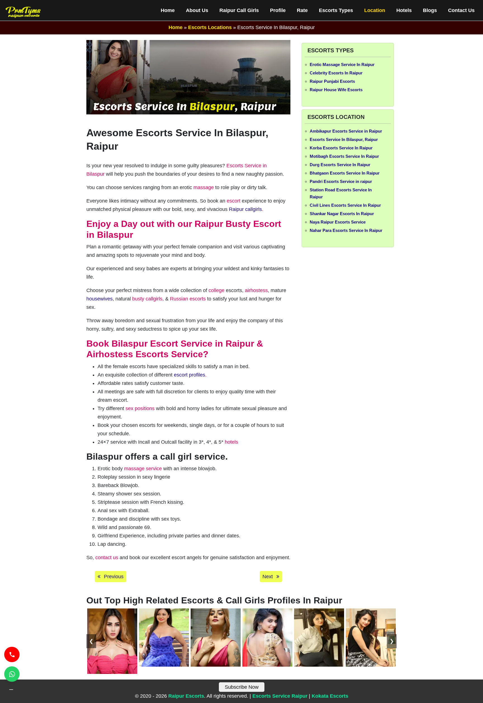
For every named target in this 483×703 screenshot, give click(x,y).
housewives (99, 299)
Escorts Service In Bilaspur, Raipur (344, 139)
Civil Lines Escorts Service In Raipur (345, 205)
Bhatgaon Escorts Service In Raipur (345, 173)
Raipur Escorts (186, 696)
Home (168, 10)
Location (374, 10)
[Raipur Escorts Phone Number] (12, 654)
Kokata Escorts (330, 696)
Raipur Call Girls (239, 10)
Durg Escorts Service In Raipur (340, 164)
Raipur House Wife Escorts (336, 89)
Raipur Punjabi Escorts (332, 81)
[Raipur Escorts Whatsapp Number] (12, 674)
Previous (113, 576)
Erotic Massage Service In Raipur (342, 64)
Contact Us (461, 10)
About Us (197, 10)
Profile (278, 10)
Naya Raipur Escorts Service (338, 222)
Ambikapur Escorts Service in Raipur (346, 131)
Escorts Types (336, 10)
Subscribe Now (242, 687)
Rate (302, 10)
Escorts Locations (210, 27)
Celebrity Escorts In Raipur (336, 72)
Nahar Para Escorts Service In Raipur (346, 230)
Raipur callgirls (245, 209)
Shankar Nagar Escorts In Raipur (342, 213)
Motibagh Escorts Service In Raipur (344, 156)
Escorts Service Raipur (279, 696)
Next (268, 576)
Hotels (404, 10)
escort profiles (189, 375)
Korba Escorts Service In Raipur (341, 147)
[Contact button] (11, 690)
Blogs (430, 10)
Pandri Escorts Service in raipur (341, 181)
